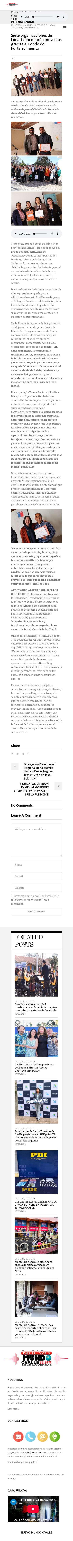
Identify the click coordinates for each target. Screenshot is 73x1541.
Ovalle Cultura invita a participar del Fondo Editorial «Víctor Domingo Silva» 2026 (34, 1067)
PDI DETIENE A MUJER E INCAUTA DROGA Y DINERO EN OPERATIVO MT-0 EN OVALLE (36, 1204)
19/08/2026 (20, 1014)
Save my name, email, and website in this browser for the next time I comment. (35, 899)
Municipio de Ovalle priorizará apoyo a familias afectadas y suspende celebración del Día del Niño (34, 1266)
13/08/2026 (20, 1211)
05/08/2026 (20, 1274)
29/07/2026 (20, 1338)
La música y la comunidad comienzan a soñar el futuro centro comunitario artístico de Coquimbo (36, 1007)
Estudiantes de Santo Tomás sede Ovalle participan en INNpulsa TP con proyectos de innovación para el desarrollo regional (36, 1136)
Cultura (19, 1001)
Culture (30, 1001)
